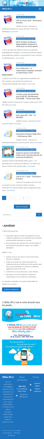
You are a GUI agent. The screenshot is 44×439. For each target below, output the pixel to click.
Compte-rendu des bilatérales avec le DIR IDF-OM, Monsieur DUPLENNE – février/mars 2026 (28, 96)
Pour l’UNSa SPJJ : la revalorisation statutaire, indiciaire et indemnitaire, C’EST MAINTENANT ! (22, 71)
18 (23, 198)
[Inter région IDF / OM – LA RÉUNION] (8, 114)
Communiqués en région (25, 17)
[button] (22, 207)
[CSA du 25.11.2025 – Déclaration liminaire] (8, 176)
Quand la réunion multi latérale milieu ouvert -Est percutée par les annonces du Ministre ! (29, 155)
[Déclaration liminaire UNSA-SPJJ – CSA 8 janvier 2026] (8, 133)
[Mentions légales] (36, 384)
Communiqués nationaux (26, 65)
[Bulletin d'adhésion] (36, 390)
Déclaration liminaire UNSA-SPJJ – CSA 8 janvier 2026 (28, 135)
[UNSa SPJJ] (22, 3)
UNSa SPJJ (7, 9)
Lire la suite (14, 31)
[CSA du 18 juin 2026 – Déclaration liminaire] (8, 19)
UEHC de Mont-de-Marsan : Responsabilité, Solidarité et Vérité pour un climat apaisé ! (27, 44)
